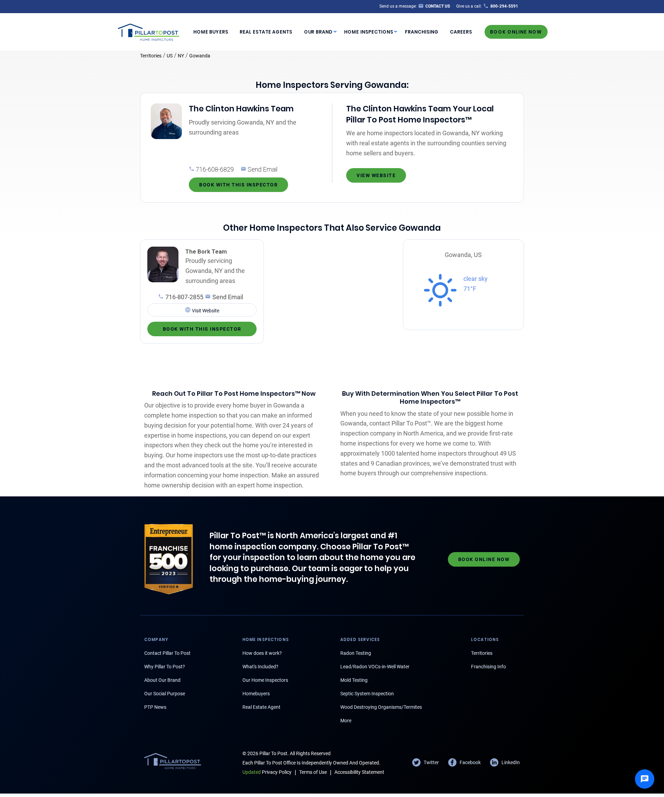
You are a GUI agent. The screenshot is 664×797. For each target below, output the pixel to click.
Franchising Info (488, 666)
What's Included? (260, 666)
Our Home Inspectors (265, 680)
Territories (151, 55)
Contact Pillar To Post (167, 653)
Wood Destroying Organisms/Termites (381, 707)
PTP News (155, 707)
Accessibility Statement (359, 772)
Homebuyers (256, 693)
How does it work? (262, 653)
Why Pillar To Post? (164, 666)
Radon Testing (355, 653)
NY (181, 55)
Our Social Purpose (164, 693)
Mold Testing (354, 680)
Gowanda (199, 55)
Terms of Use (313, 772)
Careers (461, 32)
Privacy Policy (267, 772)
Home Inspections (368, 32)
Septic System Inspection (367, 693)
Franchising (422, 32)
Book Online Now (516, 31)
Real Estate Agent (261, 707)
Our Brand (318, 32)
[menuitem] (210, 32)
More (345, 720)
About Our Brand (162, 680)
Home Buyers (210, 32)
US (170, 55)
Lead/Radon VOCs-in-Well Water (374, 666)
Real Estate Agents (266, 32)
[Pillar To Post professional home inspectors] (148, 31)
